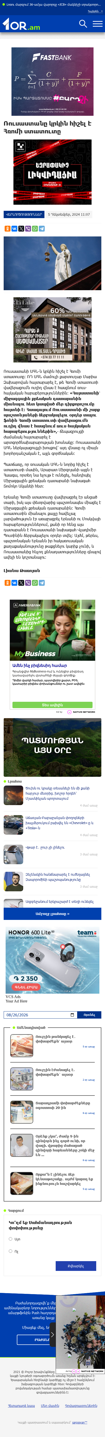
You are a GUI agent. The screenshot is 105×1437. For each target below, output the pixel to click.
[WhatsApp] (35, 229)
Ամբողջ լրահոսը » (53, 914)
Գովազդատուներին (81, 1406)
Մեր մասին (50, 1406)
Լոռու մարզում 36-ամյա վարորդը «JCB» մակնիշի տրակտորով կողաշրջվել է (55, 4)
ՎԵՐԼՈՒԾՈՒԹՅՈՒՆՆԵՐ (24, 214)
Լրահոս (15, 781)
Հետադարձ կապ (21, 1406)
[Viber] (28, 229)
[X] (21, 229)
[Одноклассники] (7, 229)
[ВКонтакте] (14, 229)
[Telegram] (42, 229)
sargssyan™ (79, 1422)
